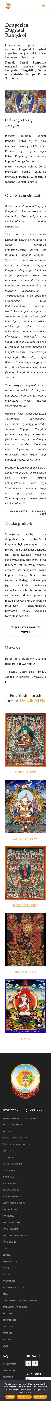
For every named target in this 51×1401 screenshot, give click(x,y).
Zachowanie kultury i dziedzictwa (20, 1300)
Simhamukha (25, 972)
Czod (25, 1039)
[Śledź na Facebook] (35, 1363)
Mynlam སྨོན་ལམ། (10, 1209)
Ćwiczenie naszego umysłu (16, 1144)
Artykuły (7, 1313)
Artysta (7, 1131)
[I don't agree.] (47, 1390)
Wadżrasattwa (25, 839)
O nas (5, 1248)
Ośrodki (7, 1255)
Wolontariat (9, 1364)
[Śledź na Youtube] (28, 1363)
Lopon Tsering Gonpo (14, 1203)
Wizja (5, 1294)
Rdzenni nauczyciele (13, 1287)
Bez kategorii (10, 1320)
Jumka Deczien (25, 905)
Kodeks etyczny (11, 1190)
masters (7, 1339)
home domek (9, 1170)
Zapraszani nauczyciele (15, 1307)
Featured (7, 1333)
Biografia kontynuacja (15, 1137)
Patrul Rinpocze (11, 1261)
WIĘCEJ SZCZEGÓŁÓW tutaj (25, 630)
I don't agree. (24, 1397)
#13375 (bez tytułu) (13, 1124)
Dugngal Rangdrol (12, 1164)
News (5, 1346)
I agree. (10, 1397)
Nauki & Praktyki (11, 1222)
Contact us (9, 1377)
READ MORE (40, 1397)
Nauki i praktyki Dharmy (15, 1235)
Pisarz (6, 1268)
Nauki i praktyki (11, 1229)
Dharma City (9, 1157)
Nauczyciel (8, 1216)
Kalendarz (30, 1118)
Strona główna (11, 1118)
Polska (6, 1274)
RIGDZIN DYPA (25, 772)
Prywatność (9, 1281)
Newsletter (9, 1370)
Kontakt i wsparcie (13, 1196)
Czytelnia (8, 1150)
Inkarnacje (8, 1177)
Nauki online (9, 1242)
